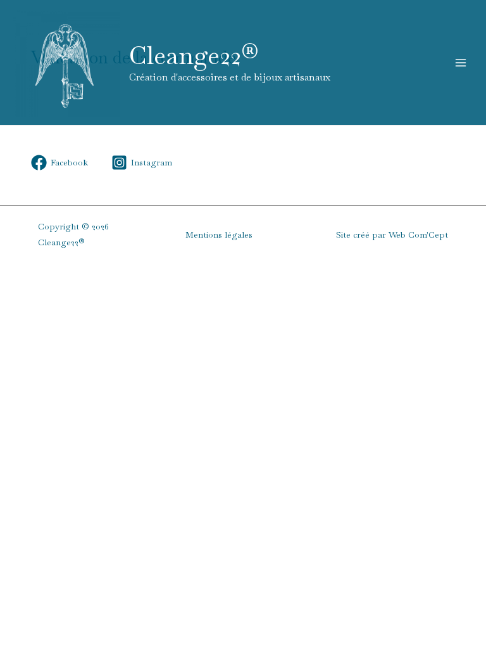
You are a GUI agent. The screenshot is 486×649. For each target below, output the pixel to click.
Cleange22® (194, 55)
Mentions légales (218, 234)
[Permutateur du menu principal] (461, 62)
